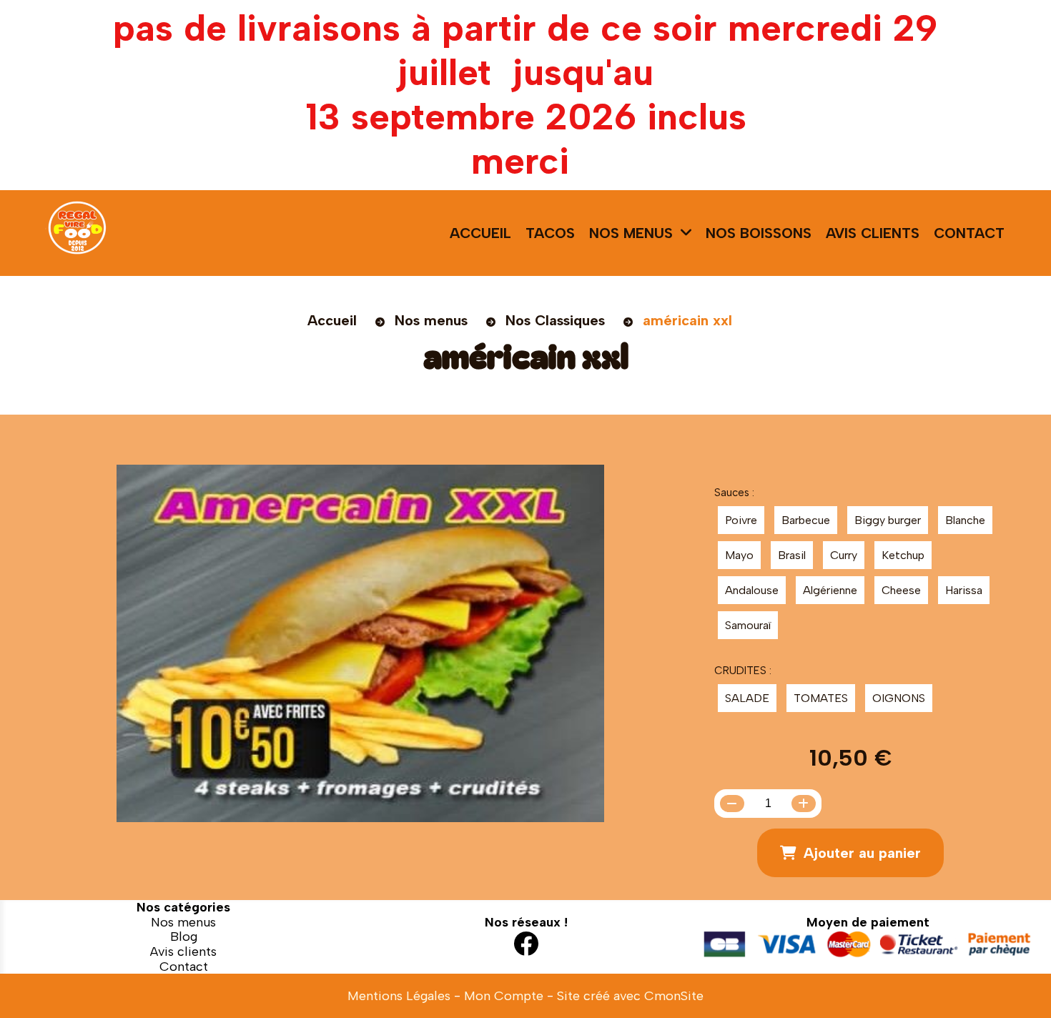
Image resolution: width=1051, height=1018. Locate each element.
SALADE (747, 698)
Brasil (792, 555)
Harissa (963, 590)
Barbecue (805, 520)
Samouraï (748, 625)
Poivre (741, 520)
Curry (843, 555)
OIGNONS (898, 698)
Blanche (965, 520)
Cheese (901, 590)
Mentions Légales (398, 996)
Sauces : (734, 492)
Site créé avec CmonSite (630, 996)
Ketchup (903, 555)
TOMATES (821, 698)
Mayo (739, 555)
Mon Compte (503, 996)
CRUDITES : (742, 670)
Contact (183, 966)
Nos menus (183, 922)
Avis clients (183, 951)
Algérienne (830, 590)
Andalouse (752, 590)
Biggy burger (887, 520)
